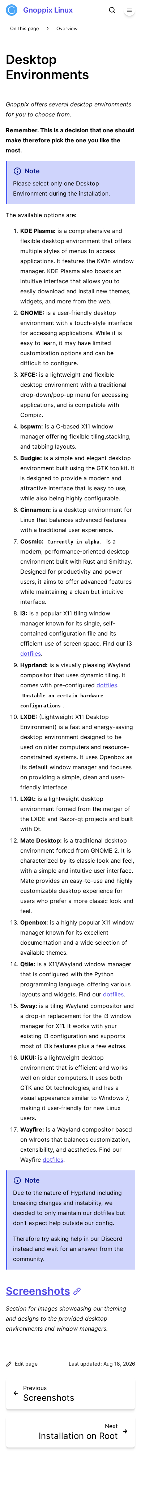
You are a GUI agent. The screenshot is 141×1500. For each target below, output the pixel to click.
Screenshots (38, 1291)
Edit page (26, 1364)
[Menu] (129, 10)
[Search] (112, 10)
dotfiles (30, 653)
